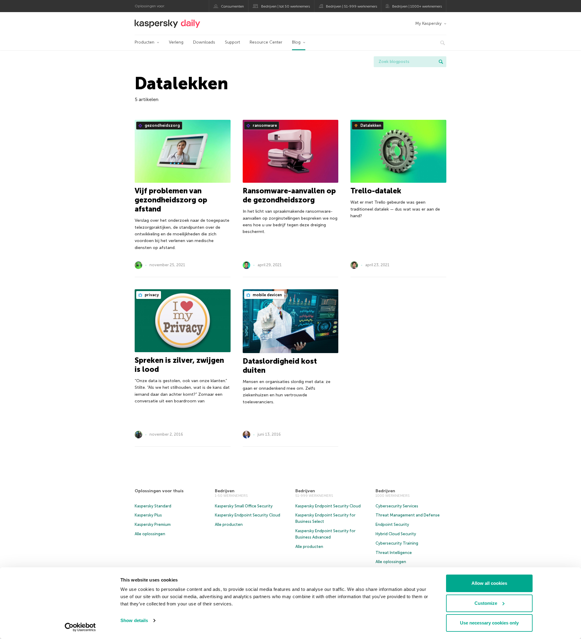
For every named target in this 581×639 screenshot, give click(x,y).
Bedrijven (225, 490)
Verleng (176, 42)
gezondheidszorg (162, 125)
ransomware (264, 125)
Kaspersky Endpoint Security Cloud (247, 515)
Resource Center (266, 42)
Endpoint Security (392, 524)
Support (232, 42)
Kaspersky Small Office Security (244, 506)
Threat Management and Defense (408, 515)
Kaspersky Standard (153, 506)
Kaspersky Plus (148, 515)
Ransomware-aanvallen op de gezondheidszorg (289, 195)
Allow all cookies (489, 583)
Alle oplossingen (150, 534)
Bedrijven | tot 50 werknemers (285, 6)
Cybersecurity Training (397, 543)
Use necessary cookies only (489, 622)
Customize (485, 603)
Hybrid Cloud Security (396, 534)
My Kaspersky (428, 23)
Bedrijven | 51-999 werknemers (351, 6)
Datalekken (370, 125)
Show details (134, 620)
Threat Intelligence (394, 552)
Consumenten (232, 6)
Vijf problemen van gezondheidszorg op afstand (171, 199)
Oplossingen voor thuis (159, 490)
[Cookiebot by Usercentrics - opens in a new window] (80, 627)
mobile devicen (267, 295)
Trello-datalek (375, 190)
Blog (296, 42)
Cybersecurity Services (397, 506)
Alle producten (229, 524)
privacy (151, 295)
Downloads (204, 42)
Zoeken (440, 61)
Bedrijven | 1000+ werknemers (417, 6)
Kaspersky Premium (153, 524)
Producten (144, 42)
